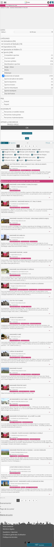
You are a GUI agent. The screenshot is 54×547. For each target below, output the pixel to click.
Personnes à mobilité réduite (14, 112)
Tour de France (9, 94)
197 (39, 544)
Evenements (5, 503)
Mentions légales (8, 529)
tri (27, 143)
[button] (27, 134)
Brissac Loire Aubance (26, 152)
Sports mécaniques (11, 88)
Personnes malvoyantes (12, 115)
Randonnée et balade (11, 76)
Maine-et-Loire (6, 515)
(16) (51, 61)
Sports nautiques (10, 91)
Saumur (41, 157)
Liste (3, 143)
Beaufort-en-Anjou (22, 154)
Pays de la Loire (6, 509)
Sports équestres (10, 82)
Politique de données (10, 537)
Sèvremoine (8, 154)
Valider (27, 138)
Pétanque (7, 73)
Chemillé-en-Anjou (39, 154)
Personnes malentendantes (13, 118)
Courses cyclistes (10, 61)
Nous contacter (8, 526)
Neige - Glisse (9, 67)
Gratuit (6, 101)
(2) (52, 88)
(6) (52, 58)
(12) (51, 64)
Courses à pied (9, 58)
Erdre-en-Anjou (9, 160)
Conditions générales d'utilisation (14, 535)
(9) (52, 85)
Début (3, 32)
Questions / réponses (10, 532)
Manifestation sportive (12, 64)
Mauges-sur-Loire (10, 157)
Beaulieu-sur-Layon (33, 160)
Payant (6, 104)
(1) (52, 55)
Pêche (6, 70)
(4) (52, 79)
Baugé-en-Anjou (9, 152)
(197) (51, 76)
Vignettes (12, 143)
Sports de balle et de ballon (13, 79)
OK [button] (27, 127)
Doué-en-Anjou (43, 152)
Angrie (20, 160)
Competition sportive (11, 55)
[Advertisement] (27, 18)
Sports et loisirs (9, 85)
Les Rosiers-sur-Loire (27, 157)
